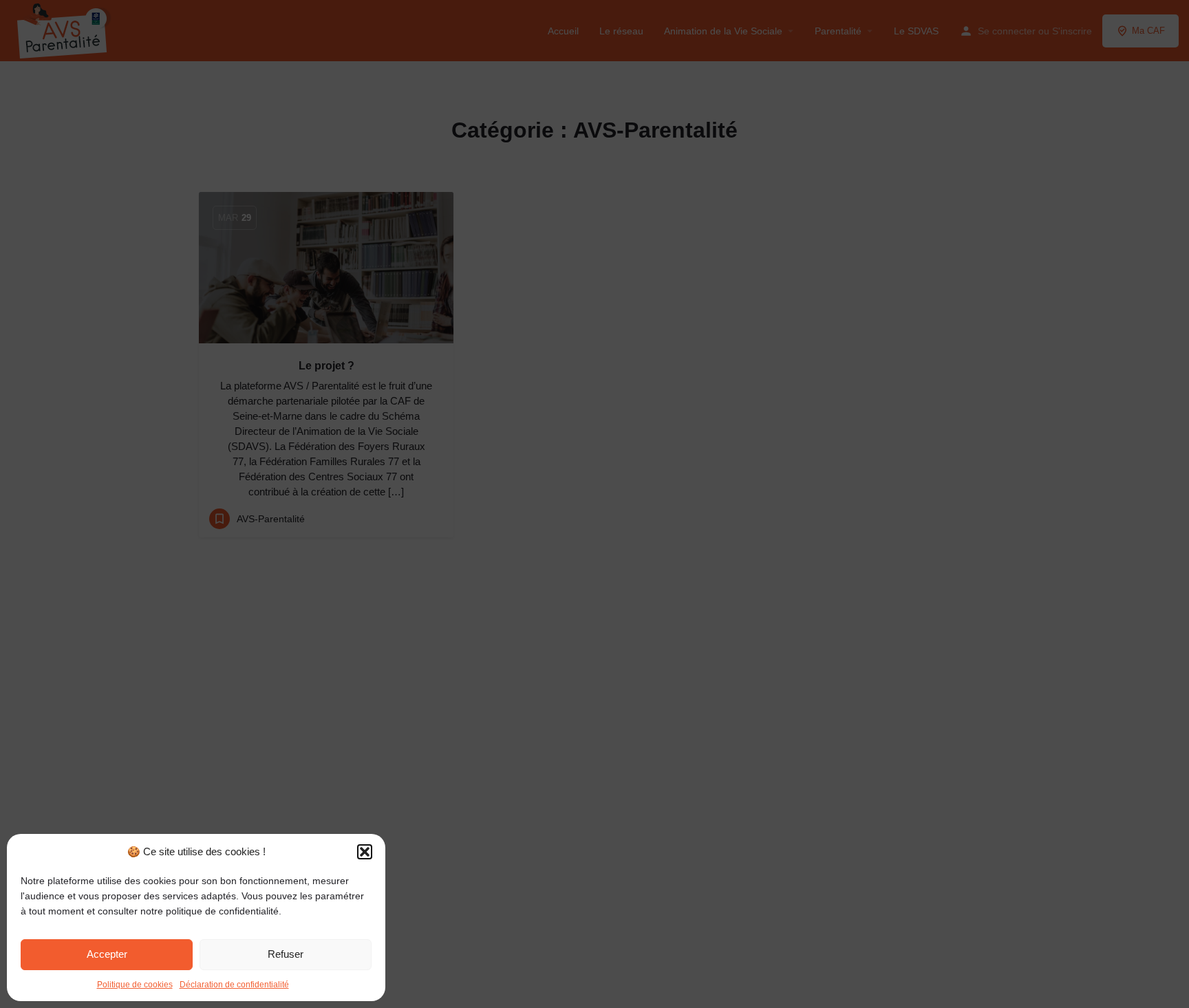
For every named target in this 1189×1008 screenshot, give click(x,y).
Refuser (285, 954)
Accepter (107, 954)
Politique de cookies (135, 984)
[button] (365, 852)
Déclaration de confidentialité (234, 984)
